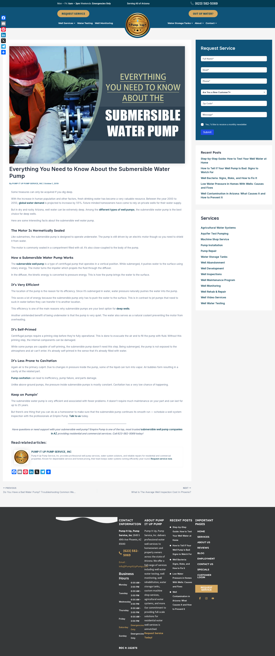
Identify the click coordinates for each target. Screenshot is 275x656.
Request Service (206, 588)
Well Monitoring (104, 23)
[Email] (3, 23)
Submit (207, 132)
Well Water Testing (213, 303)
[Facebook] (200, 598)
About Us (203, 542)
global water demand (31, 203)
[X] (3, 41)
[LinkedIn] (3, 35)
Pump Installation (212, 245)
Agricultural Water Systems (218, 227)
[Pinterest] (3, 29)
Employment (206, 558)
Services (203, 537)
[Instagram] (206, 598)
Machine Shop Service (215, 239)
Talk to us (75, 416)
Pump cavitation (21, 378)
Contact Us (205, 564)
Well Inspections (211, 274)
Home (201, 531)
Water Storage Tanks (179, 23)
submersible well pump (30, 263)
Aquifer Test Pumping (214, 233)
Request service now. (161, 459)
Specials (203, 569)
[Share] (3, 52)
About (198, 23)
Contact (210, 23)
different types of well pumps (116, 209)
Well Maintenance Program (218, 280)
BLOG (200, 553)
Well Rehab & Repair (213, 291)
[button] (66, 23)
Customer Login (204, 576)
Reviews (203, 547)
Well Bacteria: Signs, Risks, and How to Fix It (229, 178)
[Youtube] (213, 598)
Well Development (212, 268)
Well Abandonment (213, 262)
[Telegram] (3, 46)
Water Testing (85, 23)
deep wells (122, 308)
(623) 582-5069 (206, 3)
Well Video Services (213, 297)
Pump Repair (209, 250)
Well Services (65, 23)
